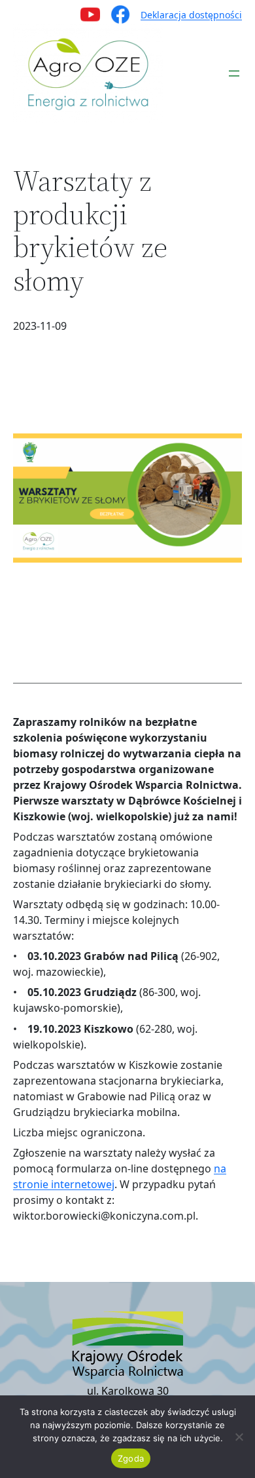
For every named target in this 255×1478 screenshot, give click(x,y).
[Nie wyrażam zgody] (238, 1436)
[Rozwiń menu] (234, 73)
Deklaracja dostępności (191, 15)
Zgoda (131, 1458)
